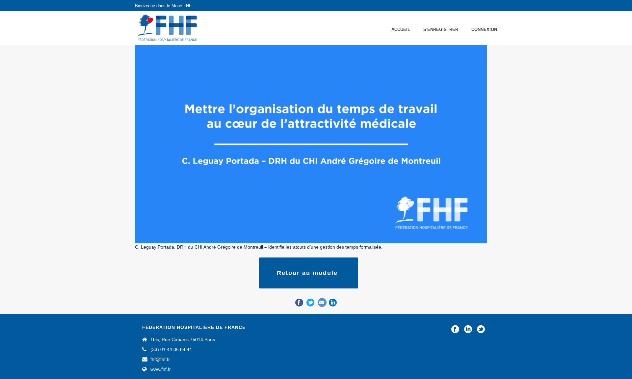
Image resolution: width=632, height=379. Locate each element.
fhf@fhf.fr (160, 359)
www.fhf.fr (160, 369)
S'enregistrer (440, 29)
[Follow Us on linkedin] (468, 329)
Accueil (400, 29)
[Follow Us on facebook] (455, 329)
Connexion (484, 29)
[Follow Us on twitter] (481, 329)
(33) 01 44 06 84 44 (171, 349)
